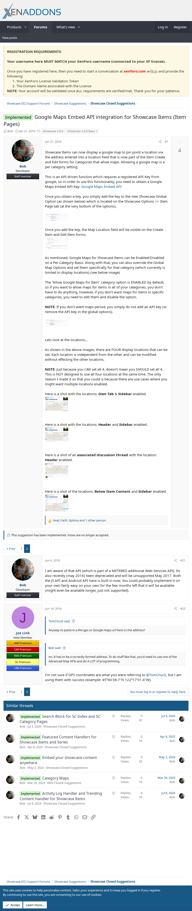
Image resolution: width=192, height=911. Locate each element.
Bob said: (54, 648)
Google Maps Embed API (101, 186)
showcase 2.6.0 (53, 131)
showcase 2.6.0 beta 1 (82, 131)
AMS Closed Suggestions (64, 783)
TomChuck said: (59, 621)
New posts (9, 38)
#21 (182, 560)
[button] (25, 27)
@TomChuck (156, 674)
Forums (40, 27)
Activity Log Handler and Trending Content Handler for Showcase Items (61, 796)
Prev (12, 549)
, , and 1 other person (79, 520)
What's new (65, 27)
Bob (154, 71)
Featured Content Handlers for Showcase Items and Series (58, 739)
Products (14, 27)
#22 (182, 608)
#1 (166, 141)
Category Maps (55, 778)
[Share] (160, 141)
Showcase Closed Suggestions (64, 726)
